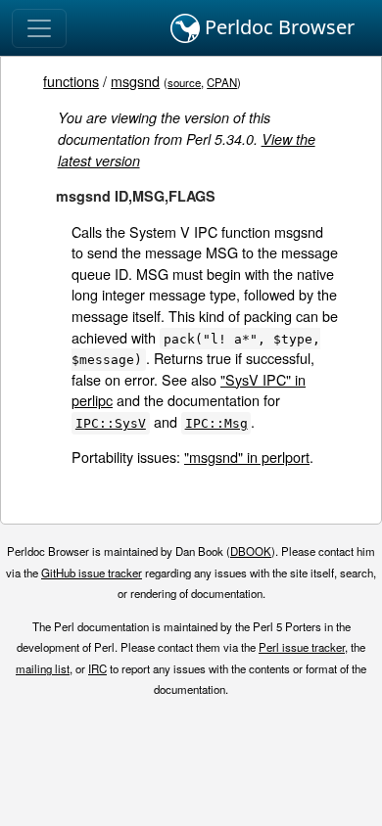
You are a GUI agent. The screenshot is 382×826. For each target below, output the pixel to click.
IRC (97, 668)
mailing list (43, 668)
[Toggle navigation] (39, 28)
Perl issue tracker (302, 647)
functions (71, 80)
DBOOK (250, 551)
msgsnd (135, 80)
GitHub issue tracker (91, 572)
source (184, 82)
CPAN (222, 82)
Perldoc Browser (277, 27)
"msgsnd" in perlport (247, 456)
